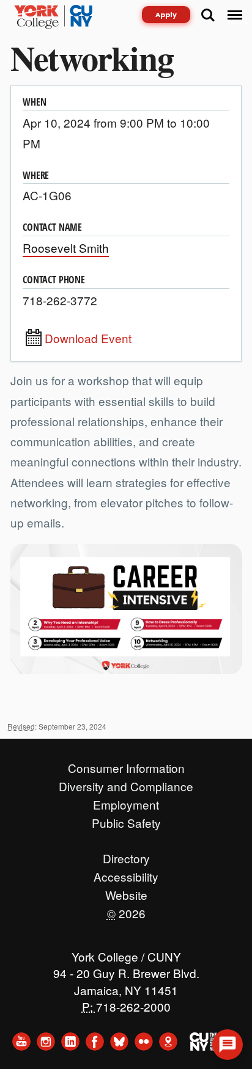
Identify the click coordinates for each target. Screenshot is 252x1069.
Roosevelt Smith (66, 247)
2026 (126, 910)
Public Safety (126, 819)
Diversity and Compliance (126, 783)
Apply (166, 15)
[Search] (208, 15)
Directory (126, 855)
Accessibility (126, 873)
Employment (126, 801)
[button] (227, 1044)
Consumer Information (126, 764)
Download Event (88, 338)
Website (126, 891)
